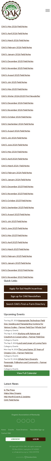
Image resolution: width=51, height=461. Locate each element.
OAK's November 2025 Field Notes (17, 68)
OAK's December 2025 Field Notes (17, 61)
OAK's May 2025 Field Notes (14, 89)
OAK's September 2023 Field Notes (17, 207)
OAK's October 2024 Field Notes (16, 117)
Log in (36, 439)
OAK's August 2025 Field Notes (15, 75)
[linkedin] (23, 421)
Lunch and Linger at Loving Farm (32, 343)
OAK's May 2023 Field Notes (14, 235)
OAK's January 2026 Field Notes (16, 54)
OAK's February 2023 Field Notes (16, 256)
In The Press (9, 390)
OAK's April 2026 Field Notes (14, 33)
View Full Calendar (27, 373)
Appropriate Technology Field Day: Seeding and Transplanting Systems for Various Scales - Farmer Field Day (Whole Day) (25, 323)
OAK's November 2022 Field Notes (17, 277)
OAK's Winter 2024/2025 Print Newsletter (20, 96)
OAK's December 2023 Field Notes (17, 186)
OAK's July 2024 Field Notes (14, 138)
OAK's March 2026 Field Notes (15, 40)
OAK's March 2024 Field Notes (15, 165)
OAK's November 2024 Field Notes (17, 110)
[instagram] (28, 421)
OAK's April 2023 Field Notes (14, 242)
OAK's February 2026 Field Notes (16, 47)
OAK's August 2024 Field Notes (15, 131)
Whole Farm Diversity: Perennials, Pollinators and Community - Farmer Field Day (25, 362)
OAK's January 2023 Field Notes (16, 263)
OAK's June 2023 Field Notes (14, 228)
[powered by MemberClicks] (25, 457)
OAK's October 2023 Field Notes (16, 200)
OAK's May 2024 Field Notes (14, 151)
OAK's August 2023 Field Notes (15, 214)
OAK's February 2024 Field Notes (16, 172)
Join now (15, 439)
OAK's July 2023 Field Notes (14, 221)
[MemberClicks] (11, 10)
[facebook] (19, 421)
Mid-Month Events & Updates (17, 396)
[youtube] (33, 421)
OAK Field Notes (11, 400)
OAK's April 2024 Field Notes (14, 158)
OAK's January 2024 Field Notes (16, 179)
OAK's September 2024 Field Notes (17, 124)
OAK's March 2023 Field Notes (15, 249)
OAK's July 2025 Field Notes (14, 82)
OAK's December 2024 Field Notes (17, 103)
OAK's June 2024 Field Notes (14, 144)
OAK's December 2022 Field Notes (17, 270)
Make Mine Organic (12, 393)
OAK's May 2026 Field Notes (14, 26)
